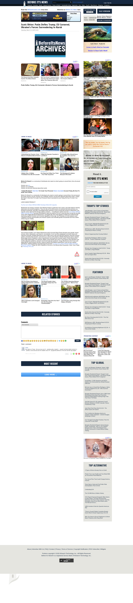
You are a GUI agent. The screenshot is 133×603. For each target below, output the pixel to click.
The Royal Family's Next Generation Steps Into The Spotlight (48, 283)
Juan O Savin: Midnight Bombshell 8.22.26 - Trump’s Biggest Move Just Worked (97, 224)
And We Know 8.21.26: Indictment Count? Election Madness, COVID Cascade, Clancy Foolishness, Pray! (97, 403)
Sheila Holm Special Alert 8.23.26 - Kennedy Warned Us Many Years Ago (97, 259)
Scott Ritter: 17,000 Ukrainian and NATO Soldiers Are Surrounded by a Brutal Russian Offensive (97, 382)
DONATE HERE (90, 12)
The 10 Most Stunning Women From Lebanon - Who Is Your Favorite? (70, 283)
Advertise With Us (38, 549)
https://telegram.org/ (105, 158)
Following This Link (28, 246)
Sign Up (109, 2)
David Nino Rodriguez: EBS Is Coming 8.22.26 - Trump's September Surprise (95, 238)
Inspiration (75, 5)
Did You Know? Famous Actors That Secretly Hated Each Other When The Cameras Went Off (89, 353)
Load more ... (51, 374)
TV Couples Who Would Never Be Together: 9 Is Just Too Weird (69, 156)
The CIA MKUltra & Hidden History (94, 493)
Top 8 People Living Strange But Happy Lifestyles (70, 301)
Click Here (35, 191)
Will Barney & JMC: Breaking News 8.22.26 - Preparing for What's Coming (97, 229)
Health (40, 5)
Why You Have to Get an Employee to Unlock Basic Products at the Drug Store (97, 517)
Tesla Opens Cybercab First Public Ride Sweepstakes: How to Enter (96, 485)
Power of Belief (56, 5)
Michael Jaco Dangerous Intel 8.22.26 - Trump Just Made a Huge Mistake (97, 249)
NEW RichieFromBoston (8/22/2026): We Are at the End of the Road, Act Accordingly (97, 243)
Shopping (100, 5)
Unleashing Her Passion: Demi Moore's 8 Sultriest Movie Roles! (30, 155)
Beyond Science (47, 5)
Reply (67, 353)
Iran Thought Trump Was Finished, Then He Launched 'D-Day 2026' (97, 420)
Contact (51, 549)
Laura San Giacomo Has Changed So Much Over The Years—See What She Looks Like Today (104, 353)
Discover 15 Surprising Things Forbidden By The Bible (97, 458)
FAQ (46, 549)
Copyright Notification (81, 549)
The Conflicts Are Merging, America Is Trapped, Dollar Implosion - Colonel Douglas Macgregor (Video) (97, 415)
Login (105, 2)
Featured (30, 5)
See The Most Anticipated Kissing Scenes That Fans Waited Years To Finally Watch (97, 135)
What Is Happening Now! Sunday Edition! (96, 234)
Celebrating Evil (89, 489)
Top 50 (87, 5)
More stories (43, 19)
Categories (107, 5)
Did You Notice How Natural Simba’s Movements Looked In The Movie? (30, 283)
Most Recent (94, 5)
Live (80, 5)
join (29, 185)
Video (83, 5)
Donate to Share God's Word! (97, 51)
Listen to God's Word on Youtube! (97, 47)
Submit (98, 196)
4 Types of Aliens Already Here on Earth (96, 470)
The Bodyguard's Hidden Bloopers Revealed (67, 174)
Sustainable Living (66, 5)
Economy (35, 5)
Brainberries (24, 152)
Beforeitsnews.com (34, 10)
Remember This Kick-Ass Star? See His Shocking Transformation (50, 302)
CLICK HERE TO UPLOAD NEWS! (104, 20)
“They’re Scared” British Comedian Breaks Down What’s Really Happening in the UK (96, 512)
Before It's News (37, 2)
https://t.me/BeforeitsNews (92, 163)
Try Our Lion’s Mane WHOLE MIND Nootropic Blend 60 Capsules (39, 205)
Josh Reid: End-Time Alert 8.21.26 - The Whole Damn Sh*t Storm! (96, 409)
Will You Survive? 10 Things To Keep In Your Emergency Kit (97, 116)
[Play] (97, 33)
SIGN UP (90, 183)
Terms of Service (67, 549)
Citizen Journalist (58, 191)
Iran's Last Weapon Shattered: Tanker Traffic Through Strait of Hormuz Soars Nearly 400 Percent (97, 278)
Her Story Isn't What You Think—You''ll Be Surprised (50, 174)
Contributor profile (36, 19)
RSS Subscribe (94, 549)
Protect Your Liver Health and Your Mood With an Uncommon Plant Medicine (97, 474)
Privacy (58, 549)
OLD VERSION (104, 11)
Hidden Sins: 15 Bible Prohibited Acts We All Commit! (30, 174)
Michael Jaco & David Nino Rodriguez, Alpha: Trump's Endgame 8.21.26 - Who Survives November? (97, 388)
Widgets (103, 549)
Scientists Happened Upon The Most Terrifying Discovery (98, 97)
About (29, 549)
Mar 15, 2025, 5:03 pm (30, 353)
